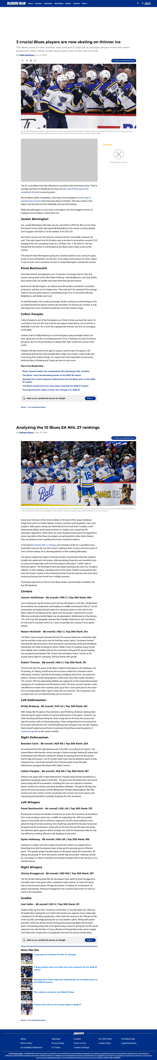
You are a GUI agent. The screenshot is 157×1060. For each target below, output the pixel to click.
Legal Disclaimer (129, 1043)
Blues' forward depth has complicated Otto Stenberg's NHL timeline (56, 371)
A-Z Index (56, 1047)
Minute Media (18, 1053)
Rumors (38, 3)
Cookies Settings (81, 1047)
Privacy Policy (58, 1043)
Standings (59, 3)
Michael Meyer (26, 432)
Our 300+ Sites (105, 1039)
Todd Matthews (26, 55)
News (30, 3)
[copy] (35, 60)
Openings (56, 1039)
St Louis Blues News (36, 407)
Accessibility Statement (31, 1047)
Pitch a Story (26, 1043)
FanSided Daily (128, 1039)
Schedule (48, 3)
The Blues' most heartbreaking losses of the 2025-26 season (52, 375)
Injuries (76, 3)
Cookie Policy (104, 1043)
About (23, 1039)
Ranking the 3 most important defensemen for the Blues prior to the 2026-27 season (59, 380)
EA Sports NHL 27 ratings (44, 545)
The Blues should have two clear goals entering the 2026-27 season (55, 386)
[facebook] (137, 3)
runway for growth (29, 731)
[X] (143, 3)
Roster (68, 3)
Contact (77, 1039)
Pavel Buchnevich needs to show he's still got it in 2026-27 (51, 390)
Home (23, 407)
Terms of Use (80, 1043)
